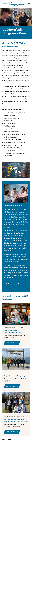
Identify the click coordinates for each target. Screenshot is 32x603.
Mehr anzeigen (7, 439)
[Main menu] (28, 4)
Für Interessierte (11, 284)
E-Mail (20, 275)
